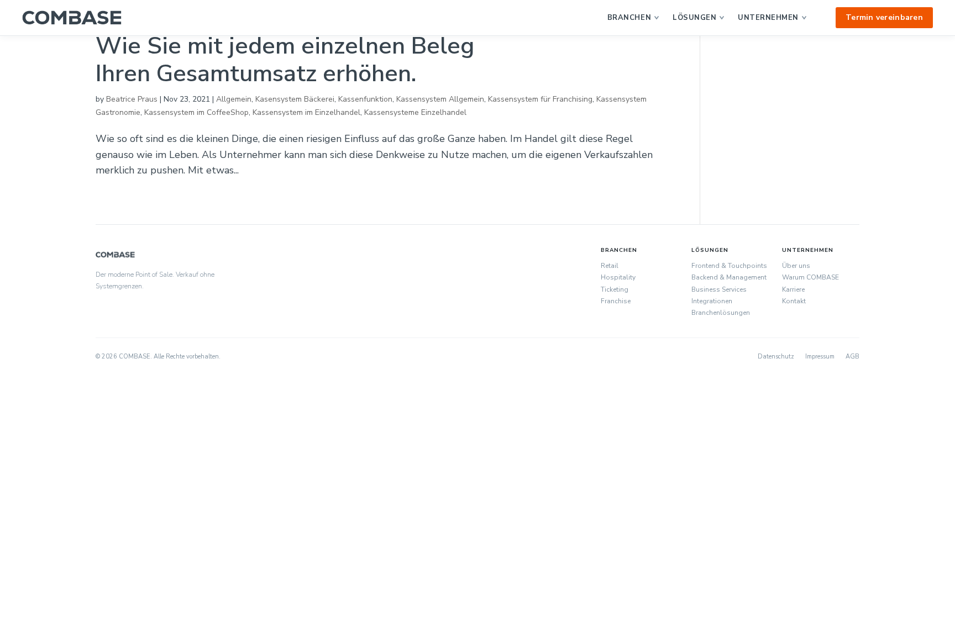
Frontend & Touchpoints (729, 265)
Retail (609, 265)
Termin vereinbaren (884, 17)
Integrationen (711, 301)
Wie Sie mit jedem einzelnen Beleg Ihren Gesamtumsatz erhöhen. (285, 59)
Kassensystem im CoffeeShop (196, 112)
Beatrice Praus (132, 99)
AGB (852, 356)
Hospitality (618, 277)
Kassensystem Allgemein (440, 99)
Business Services (719, 289)
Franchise (616, 301)
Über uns (796, 265)
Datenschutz (776, 356)
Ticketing (614, 289)
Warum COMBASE (810, 277)
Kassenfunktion (365, 99)
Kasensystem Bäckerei (294, 99)
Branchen (629, 18)
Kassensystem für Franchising (540, 99)
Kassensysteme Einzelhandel (415, 112)
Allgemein (233, 99)
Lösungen (694, 18)
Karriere (793, 289)
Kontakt (794, 301)
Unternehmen (768, 18)
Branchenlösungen (720, 312)
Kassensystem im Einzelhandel (306, 112)
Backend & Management (729, 277)
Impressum (820, 356)
